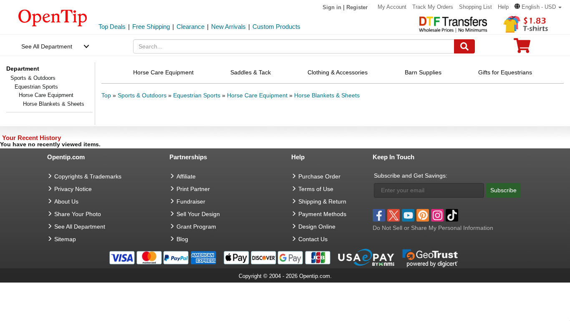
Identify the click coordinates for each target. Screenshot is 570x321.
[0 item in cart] (522, 48)
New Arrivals (228, 26)
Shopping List (475, 7)
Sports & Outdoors (32, 78)
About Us (66, 201)
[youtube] (408, 215)
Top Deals (112, 26)
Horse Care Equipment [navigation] (163, 72)
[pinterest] (422, 215)
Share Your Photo (77, 214)
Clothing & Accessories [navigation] (338, 72)
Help (503, 7)
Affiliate (186, 176)
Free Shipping (151, 26)
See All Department (46, 46)
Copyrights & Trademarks (87, 176)
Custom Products (276, 26)
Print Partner (193, 189)
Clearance (190, 26)
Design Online (316, 226)
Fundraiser (191, 201)
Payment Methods (322, 214)
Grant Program (196, 226)
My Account (392, 7)
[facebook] (379, 215)
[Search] (464, 46)
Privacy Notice (73, 189)
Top (106, 95)
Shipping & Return (322, 201)
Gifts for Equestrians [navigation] (505, 72)
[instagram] (437, 215)
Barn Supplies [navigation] (423, 72)
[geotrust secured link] (430, 257)
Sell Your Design (198, 214)
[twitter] (393, 215)
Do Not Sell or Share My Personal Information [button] (433, 227)
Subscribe (503, 190)
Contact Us (313, 239)
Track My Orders (432, 7)
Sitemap (65, 239)
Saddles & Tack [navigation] (250, 72)
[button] (538, 7)
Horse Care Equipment (46, 95)
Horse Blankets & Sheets (327, 95)
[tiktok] (452, 215)
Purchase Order (319, 176)
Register (357, 7)
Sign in (332, 7)
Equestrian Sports (36, 87)
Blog (182, 239)
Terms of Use (315, 189)
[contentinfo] (53, 17)
